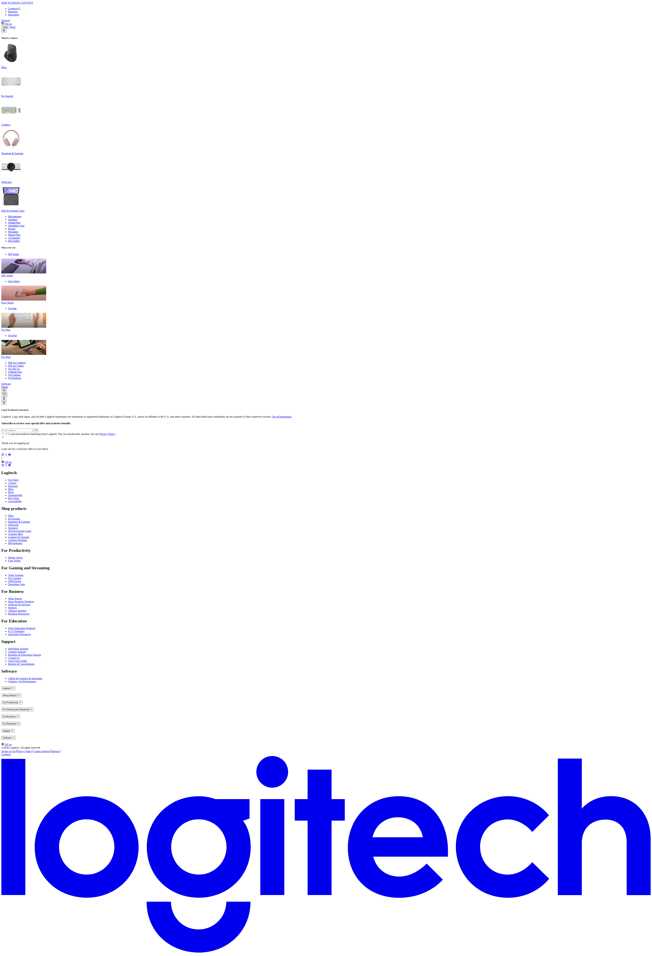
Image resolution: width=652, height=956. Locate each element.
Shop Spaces (15, 598)
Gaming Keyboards (18, 537)
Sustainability (15, 495)
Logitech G (14, 8)
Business (13, 11)
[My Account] (4, 399)
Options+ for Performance (22, 681)
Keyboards (14, 518)
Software (6, 383)
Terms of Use (8, 751)
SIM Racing (14, 581)
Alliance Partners (17, 610)
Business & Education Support (24, 654)
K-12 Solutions (16, 631)
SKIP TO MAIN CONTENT (17, 2)
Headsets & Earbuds (19, 521)
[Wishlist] (4, 395)
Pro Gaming (14, 578)
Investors (13, 486)
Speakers (13, 528)
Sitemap (55, 751)
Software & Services (19, 604)
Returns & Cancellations (21, 664)
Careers (12, 483)
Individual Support (18, 648)
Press (11, 492)
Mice (11, 515)
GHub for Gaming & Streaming (25, 678)
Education (13, 14)
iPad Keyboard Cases (19, 531)
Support (5, 20)
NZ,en (8, 23)
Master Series (15, 557)
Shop (5, 27)
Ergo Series (14, 560)
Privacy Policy (24, 751)
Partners (12, 607)
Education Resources (19, 634)
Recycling (13, 498)
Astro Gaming (15, 575)
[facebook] (9, 455)
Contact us (14, 657)
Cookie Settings (41, 751)
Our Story (13, 480)
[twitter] (6, 455)
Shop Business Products (21, 601)
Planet (4, 386)
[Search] (4, 390)
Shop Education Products (21, 628)
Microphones (15, 543)
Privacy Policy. (107, 434)
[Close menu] (3, 31)
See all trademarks (282, 416)
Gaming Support (17, 651)
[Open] (3, 403)
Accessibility (15, 501)
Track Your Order (17, 660)
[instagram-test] (3, 455)
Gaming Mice (15, 534)
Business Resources (18, 613)
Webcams (13, 524)
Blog (10, 489)
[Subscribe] (35, 430)
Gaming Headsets (17, 540)
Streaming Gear (16, 584)
